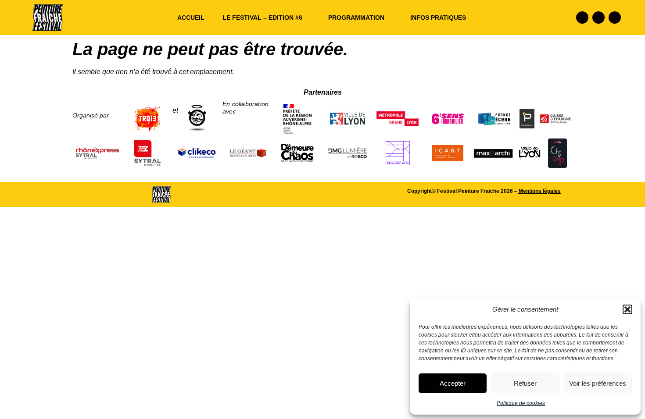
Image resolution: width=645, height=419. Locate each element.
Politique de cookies (521, 403)
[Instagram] (598, 17)
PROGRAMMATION (356, 17)
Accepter (453, 383)
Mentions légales (540, 191)
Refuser (525, 383)
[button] (627, 309)
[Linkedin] (615, 17)
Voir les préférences (597, 383)
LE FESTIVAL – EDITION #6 (262, 17)
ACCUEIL (190, 17)
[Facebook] (582, 17)
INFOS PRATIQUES (438, 17)
